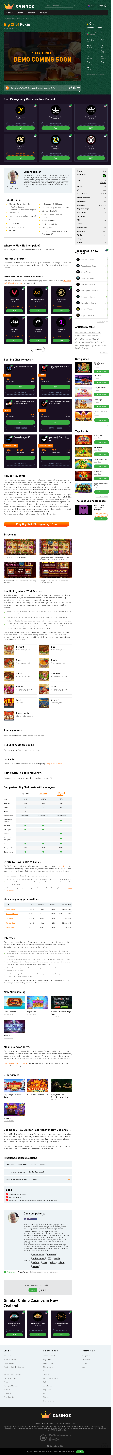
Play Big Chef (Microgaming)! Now (36, 524)
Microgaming (8, 1014)
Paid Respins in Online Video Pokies (88, 332)
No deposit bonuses (11, 1386)
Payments (47, 1359)
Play (20, 128)
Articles (43, 12)
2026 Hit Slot (98, 471)
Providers (7, 1393)
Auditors (46, 1393)
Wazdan (53, 1099)
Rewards (7, 1389)
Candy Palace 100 (99, 387)
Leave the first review (94, 27)
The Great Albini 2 (12, 914)
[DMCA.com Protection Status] (54, 1440)
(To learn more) (69, 1451)
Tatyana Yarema (23, 1272)
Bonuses (31, 12)
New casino (8, 1356)
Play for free (102, 371)
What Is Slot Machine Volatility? (87, 339)
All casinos (37, 349)
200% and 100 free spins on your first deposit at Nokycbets (100, 508)
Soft (44, 1382)
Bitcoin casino (48, 1363)
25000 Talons (10, 909)
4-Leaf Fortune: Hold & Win (101, 484)
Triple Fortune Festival (99, 363)
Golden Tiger (98, 399)
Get (20, 387)
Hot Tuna (43, 793)
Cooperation (86, 1356)
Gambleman (98, 447)
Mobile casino (48, 1367)
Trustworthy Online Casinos (14, 1367)
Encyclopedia (9, 1397)
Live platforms (48, 1401)
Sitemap (46, 1397)
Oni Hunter (9, 918)
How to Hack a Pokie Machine (86, 335)
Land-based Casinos (50, 1378)
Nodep (7, 375)
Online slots (8, 1371)
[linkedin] (25, 1219)
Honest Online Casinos (12, 1374)
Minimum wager (46, 446)
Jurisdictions (48, 1386)
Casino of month (49, 1356)
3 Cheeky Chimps (61, 793)
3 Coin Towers (98, 435)
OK (80, 1452)
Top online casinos (10, 1378)
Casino (10, 12)
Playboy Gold (10, 923)
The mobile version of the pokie (15, 1063)
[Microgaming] (104, 175)
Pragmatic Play (9, 1121)
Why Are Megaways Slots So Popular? (89, 342)
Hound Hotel (10, 927)
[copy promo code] (24, 154)
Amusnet (96, 367)
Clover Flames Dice (100, 459)
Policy (84, 1363)
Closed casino (9, 1363)
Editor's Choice (11, 446)
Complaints (47, 1374)
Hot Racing (97, 375)
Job (83, 1367)
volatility (62, 866)
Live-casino (47, 1371)
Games (20, 12)
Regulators (47, 1389)
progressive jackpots (54, 763)
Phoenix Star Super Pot (100, 412)
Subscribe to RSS (56, 1446)
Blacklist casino (10, 1359)
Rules (6, 1382)
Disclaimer (86, 1359)
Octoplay (96, 487)
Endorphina (97, 438)
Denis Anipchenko (14, 187)
